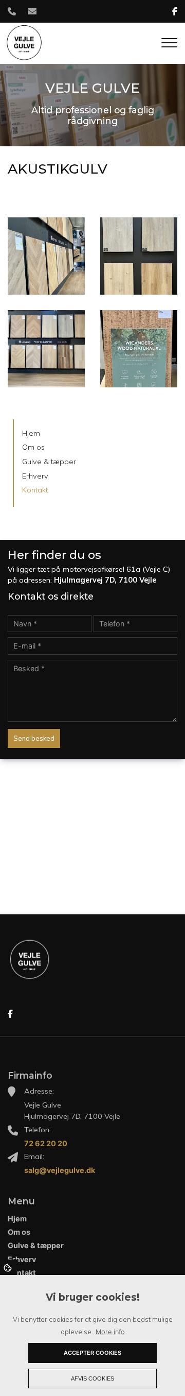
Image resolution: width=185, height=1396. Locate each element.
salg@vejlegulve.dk (59, 1170)
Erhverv (35, 476)
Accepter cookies (92, 1352)
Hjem (31, 433)
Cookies (8, 1267)
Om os (33, 447)
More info (110, 1332)
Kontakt (35, 490)
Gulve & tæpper (49, 461)
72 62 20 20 (45, 1143)
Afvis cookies (92, 1378)
